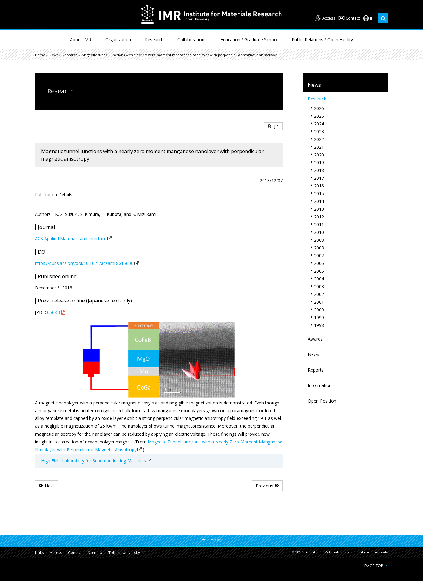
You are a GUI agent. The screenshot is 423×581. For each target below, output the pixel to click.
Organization (118, 39)
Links (39, 553)
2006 (319, 263)
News (53, 54)
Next (49, 486)
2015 (319, 193)
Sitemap (95, 553)
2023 (319, 131)
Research (154, 39)
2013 (319, 209)
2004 (319, 279)
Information (320, 385)
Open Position (322, 401)
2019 (319, 162)
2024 (319, 124)
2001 (319, 302)
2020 (319, 155)
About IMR (80, 39)
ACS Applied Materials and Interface (71, 238)
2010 (319, 232)
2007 (319, 255)
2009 (319, 240)
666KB (53, 312)
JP (371, 18)
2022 (319, 139)
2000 (319, 310)
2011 (319, 224)
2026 (319, 108)
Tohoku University (124, 553)
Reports (316, 370)
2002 (319, 294)
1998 (319, 325)
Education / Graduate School (249, 39)
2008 (319, 248)
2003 (319, 286)
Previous (264, 486)
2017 (319, 178)
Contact (353, 18)
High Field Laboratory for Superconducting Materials (93, 461)
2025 (319, 116)
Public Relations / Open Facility (322, 39)
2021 (319, 147)
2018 (319, 170)
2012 (319, 217)
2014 (319, 201)
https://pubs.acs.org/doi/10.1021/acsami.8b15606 (84, 263)
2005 (319, 271)
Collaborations (192, 39)
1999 (319, 317)
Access (328, 18)
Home (40, 54)
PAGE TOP (373, 565)
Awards (315, 339)
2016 (319, 186)
